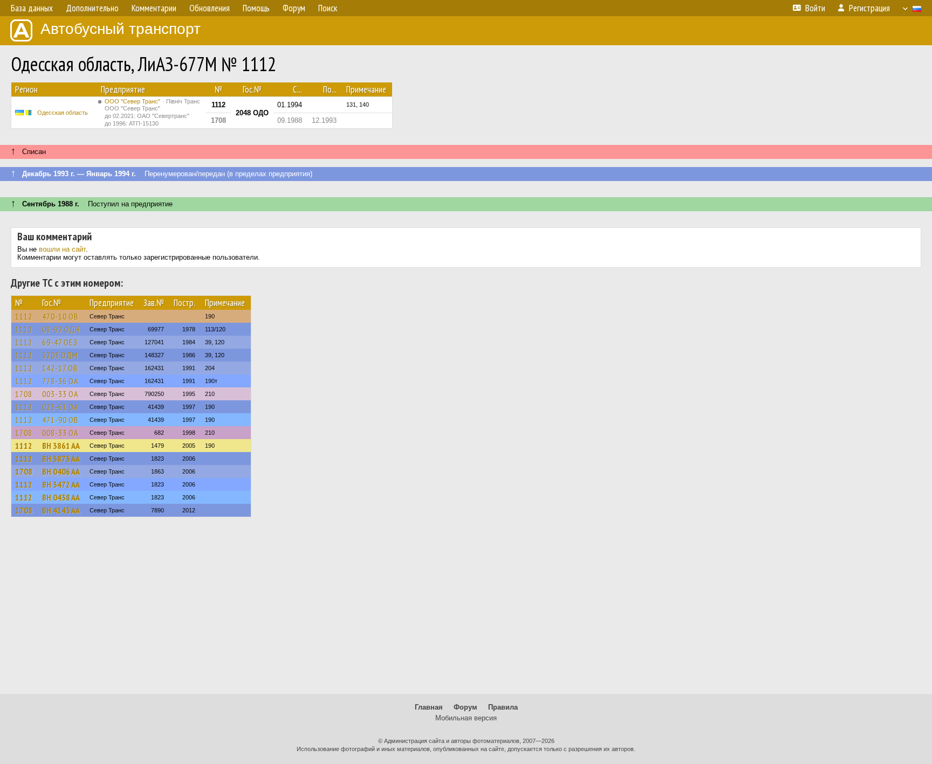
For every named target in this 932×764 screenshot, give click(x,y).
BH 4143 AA (61, 510)
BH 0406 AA (61, 471)
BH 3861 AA (61, 445)
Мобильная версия (466, 718)
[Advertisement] (466, 610)
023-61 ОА (60, 406)
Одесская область (62, 112)
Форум (465, 707)
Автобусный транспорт (120, 28)
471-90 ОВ (60, 419)
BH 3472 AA (61, 484)
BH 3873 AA (61, 458)
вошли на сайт (62, 249)
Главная (429, 707)
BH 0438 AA (61, 497)
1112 (23, 316)
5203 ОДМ (60, 355)
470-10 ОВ (60, 316)
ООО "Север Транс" (152, 112)
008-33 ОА (60, 432)
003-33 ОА (60, 393)
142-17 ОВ (60, 368)
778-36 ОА (60, 381)
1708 (23, 393)
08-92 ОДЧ (61, 329)
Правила (503, 707)
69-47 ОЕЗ (60, 342)
